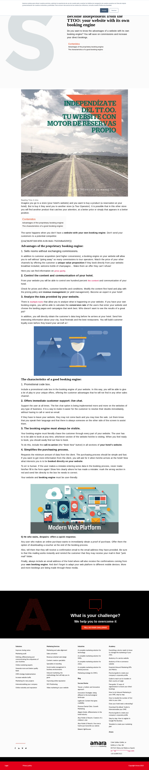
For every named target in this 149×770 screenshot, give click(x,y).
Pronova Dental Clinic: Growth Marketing (88, 708)
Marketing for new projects (25, 681)
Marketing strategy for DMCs (88, 673)
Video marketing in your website (57, 688)
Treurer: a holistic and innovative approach (89, 688)
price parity (59, 271)
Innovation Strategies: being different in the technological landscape (87, 695)
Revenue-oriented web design (57, 657)
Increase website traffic (23, 677)
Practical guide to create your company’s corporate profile (119, 674)
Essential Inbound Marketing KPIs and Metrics (120, 668)
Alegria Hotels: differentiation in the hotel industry (90, 713)
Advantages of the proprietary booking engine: (86, 47)
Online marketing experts (24, 665)
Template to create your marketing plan (120, 725)
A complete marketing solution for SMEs (89, 657)
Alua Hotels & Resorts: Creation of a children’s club (90, 719)
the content (93, 281)
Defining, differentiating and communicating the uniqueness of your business (27, 659)
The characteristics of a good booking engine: (85, 49)
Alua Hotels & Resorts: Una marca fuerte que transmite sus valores (89, 725)
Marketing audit (21, 653)
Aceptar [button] (104, 10)
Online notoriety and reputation (26, 688)
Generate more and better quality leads (27, 670)
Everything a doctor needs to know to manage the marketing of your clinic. (120, 653)
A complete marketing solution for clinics (89, 663)
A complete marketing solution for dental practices (89, 668)
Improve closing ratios (23, 650)
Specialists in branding (54, 664)
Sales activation (52, 653)
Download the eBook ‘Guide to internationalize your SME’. (119, 708)
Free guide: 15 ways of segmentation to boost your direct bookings (120, 687)
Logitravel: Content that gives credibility (87, 702)
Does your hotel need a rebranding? (121, 704)
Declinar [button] (113, 10)
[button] (6, 766)
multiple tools (36, 302)
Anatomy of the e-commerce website (118, 663)
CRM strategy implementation (26, 674)
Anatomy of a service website (119, 658)
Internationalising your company (26, 684)
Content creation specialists (56, 660)
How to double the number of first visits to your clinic (120, 699)
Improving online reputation (56, 681)
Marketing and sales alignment (57, 650)
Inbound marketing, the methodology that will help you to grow (58, 675)
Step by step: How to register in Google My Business (119, 720)
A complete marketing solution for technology (89, 651)
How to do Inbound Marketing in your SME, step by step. (120, 694)
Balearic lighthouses (84, 729)
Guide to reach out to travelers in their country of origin (120, 680)
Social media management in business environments (56, 668)
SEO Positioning (52, 684)
